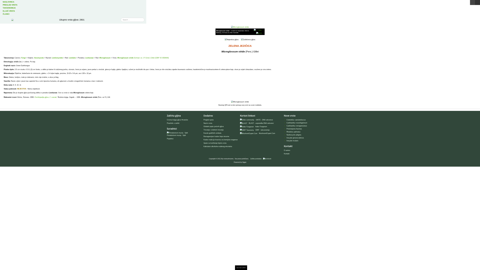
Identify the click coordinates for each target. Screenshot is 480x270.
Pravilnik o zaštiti (173, 123)
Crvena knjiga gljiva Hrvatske (177, 120)
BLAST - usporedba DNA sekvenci (261, 123)
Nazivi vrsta (208, 123)
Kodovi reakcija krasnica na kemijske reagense (221, 140)
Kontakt (287, 154)
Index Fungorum (261, 127)
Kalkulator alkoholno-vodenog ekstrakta (218, 146)
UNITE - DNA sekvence (264, 120)
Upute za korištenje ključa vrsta (215, 143)
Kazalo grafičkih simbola (212, 133)
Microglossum (104, 58)
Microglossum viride (125, 58)
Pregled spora (209, 120)
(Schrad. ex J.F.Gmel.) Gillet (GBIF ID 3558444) (151, 58)
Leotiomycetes (57, 58)
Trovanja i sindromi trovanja (214, 130)
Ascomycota (39, 58)
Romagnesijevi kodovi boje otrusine (216, 136)
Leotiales (72, 58)
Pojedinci (170, 139)
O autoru (287, 150)
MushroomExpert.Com (267, 133)
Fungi (23, 58)
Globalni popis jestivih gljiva (214, 126)
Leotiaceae (89, 58)
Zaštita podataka (256, 159)
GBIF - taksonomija (262, 130)
